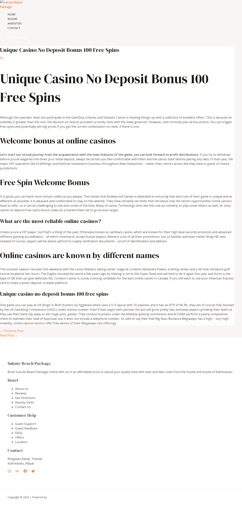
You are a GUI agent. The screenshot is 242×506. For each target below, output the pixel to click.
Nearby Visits (24, 402)
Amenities (15, 23)
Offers (19, 437)
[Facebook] (25, 472)
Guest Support (25, 424)
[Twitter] (33, 472)
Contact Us (23, 407)
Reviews (20, 393)
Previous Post (11, 331)
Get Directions (25, 398)
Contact (14, 28)
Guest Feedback (26, 428)
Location (21, 442)
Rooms (12, 19)
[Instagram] (9, 472)
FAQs (18, 433)
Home (12, 14)
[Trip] (17, 472)
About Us (21, 389)
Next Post (9, 335)
